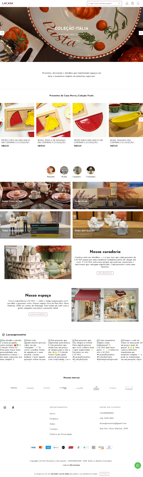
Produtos (54, 419)
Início (52, 413)
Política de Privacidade (61, 434)
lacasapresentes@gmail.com (113, 423)
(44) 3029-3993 (107, 418)
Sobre (52, 424)
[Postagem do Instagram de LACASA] (11, 350)
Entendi (104, 473)
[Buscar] (119, 3)
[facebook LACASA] (13, 407)
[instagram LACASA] (5, 407)
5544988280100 (107, 413)
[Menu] (138, 4)
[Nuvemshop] (71, 465)
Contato (54, 429)
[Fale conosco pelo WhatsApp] (138, 465)
